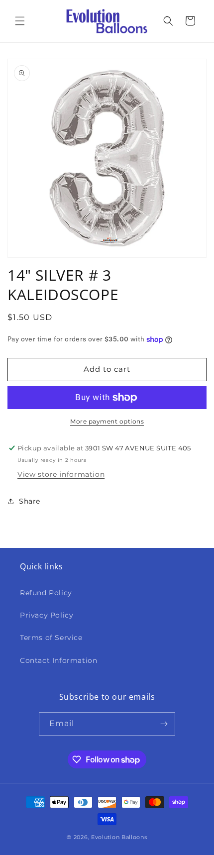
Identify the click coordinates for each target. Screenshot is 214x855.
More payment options (107, 421)
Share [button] (29, 501)
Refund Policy (46, 592)
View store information (61, 474)
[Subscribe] (164, 724)
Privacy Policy (46, 615)
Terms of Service (51, 637)
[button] (20, 21)
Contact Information (58, 660)
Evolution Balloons (119, 837)
